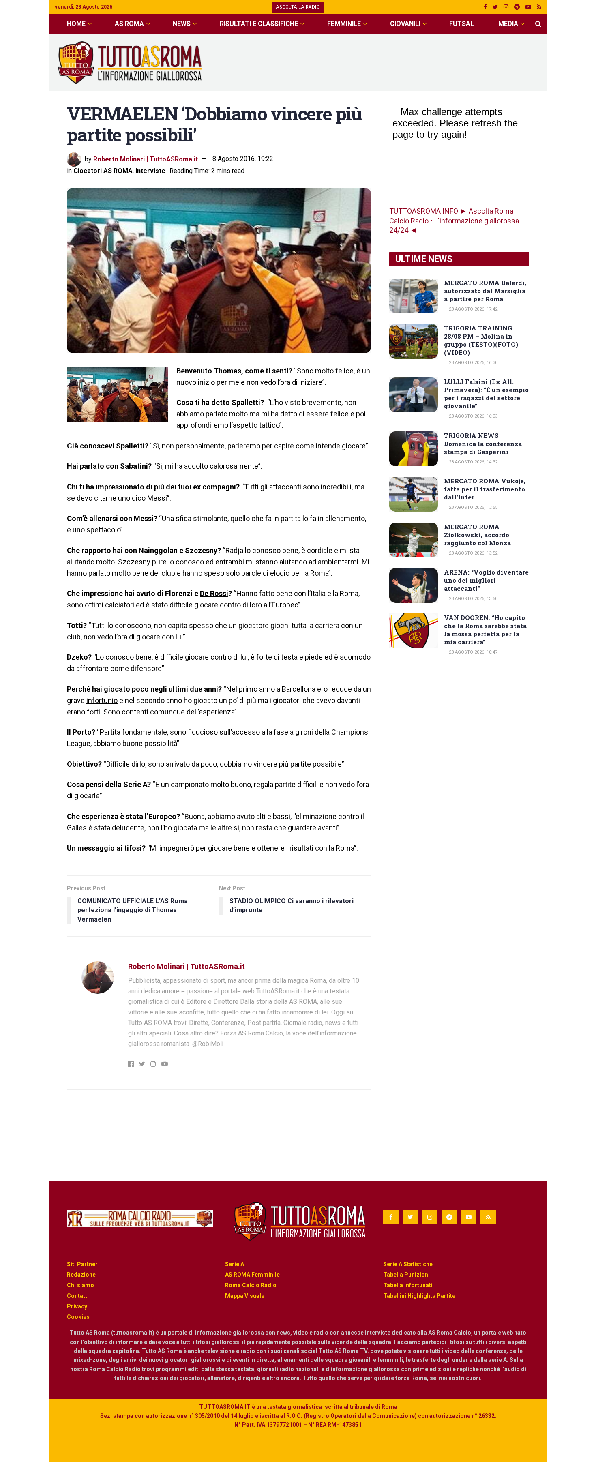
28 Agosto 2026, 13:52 (472, 553)
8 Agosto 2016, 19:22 (242, 159)
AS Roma (129, 24)
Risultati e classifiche (259, 24)
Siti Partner (82, 1264)
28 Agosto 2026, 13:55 (472, 507)
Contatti (78, 1296)
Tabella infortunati (408, 1285)
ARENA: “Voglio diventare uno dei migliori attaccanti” (486, 580)
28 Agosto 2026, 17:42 (472, 309)
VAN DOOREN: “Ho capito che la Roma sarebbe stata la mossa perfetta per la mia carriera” (485, 629)
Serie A (234, 1264)
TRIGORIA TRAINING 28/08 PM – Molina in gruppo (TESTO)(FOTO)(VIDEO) (481, 340)
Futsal (461, 24)
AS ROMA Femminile (252, 1274)
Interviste (150, 171)
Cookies (78, 1317)
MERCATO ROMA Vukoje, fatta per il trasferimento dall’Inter (484, 489)
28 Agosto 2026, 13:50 (472, 598)
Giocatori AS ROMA (103, 171)
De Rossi (214, 593)
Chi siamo (80, 1285)
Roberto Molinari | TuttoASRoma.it (145, 159)
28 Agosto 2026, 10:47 (472, 652)
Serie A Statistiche (408, 1264)
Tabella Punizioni (406, 1274)
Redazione (81, 1274)
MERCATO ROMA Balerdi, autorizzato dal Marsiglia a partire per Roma (485, 291)
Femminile (344, 24)
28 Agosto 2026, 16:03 (472, 416)
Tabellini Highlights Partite (419, 1296)
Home (76, 24)
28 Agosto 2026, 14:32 (472, 462)
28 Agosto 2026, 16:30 (472, 362)
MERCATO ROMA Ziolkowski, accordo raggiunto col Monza (477, 535)
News (182, 24)
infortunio (102, 700)
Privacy (77, 1306)
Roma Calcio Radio (251, 1285)
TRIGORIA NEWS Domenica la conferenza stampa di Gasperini (483, 443)
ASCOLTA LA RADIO (298, 7)
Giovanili (405, 24)
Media (508, 24)
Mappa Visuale (244, 1296)
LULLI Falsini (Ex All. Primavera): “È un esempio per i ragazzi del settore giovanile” (486, 393)
